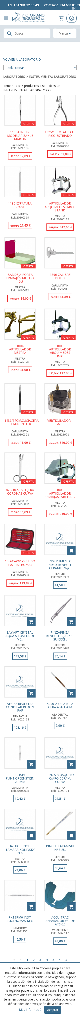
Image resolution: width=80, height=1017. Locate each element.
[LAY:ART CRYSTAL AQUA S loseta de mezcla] (20, 610)
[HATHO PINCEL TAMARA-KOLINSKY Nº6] (20, 824)
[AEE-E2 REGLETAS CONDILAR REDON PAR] (20, 682)
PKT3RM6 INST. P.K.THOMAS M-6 (20, 919)
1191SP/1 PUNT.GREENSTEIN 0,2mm (20, 778)
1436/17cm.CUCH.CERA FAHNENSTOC (21, 422)
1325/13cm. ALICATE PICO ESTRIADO (60, 133)
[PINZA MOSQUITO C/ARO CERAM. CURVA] (60, 753)
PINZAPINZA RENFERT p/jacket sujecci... (60, 636)
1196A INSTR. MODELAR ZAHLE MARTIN (20, 135)
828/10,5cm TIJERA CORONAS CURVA (20, 491)
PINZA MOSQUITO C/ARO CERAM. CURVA (60, 778)
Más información (31, 1009)
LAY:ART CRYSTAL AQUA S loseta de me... (20, 636)
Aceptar (52, 1010)
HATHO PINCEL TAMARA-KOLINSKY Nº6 (20, 849)
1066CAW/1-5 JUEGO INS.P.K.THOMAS (20, 563)
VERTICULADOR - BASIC (60, 422)
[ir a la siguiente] (59, 959)
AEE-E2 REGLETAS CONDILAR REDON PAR (20, 707)
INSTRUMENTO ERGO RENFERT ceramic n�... (60, 564)
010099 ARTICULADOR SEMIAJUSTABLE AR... (60, 493)
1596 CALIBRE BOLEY (60, 276)
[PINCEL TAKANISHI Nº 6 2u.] (60, 824)
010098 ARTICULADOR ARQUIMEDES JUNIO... (60, 351)
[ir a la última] (66, 959)
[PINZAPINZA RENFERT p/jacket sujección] (60, 610)
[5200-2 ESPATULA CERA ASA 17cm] (60, 682)
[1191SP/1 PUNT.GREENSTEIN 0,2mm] (20, 753)
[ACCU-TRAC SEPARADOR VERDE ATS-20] (60, 895)
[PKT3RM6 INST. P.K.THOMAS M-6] (20, 895)
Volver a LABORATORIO (22, 59)
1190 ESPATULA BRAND (20, 205)
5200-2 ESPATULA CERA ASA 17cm (60, 705)
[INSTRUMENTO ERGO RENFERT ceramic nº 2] (60, 539)
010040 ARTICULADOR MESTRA (20, 349)
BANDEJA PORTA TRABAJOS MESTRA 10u (20, 278)
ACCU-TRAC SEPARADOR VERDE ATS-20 (60, 921)
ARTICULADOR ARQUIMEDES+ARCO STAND (60, 207)
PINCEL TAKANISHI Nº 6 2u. (60, 847)
